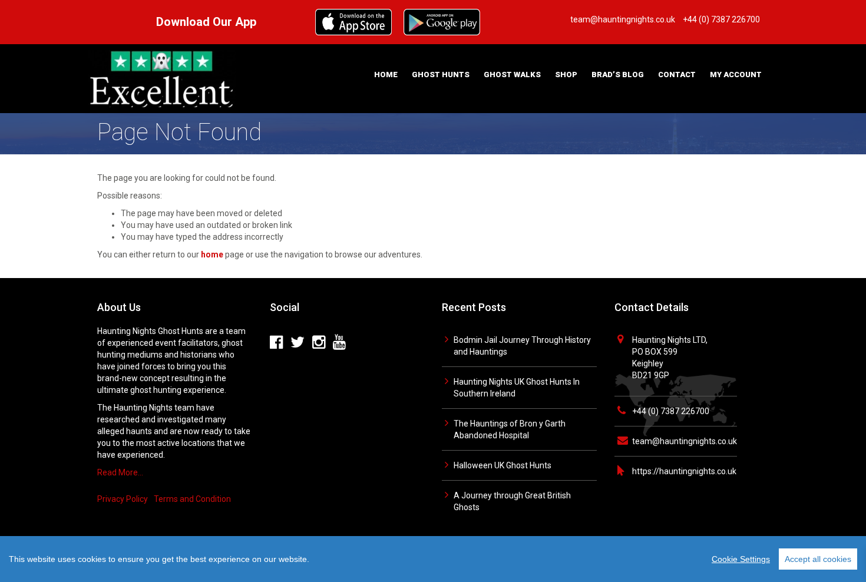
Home (386, 74)
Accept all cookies (818, 559)
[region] (433, 559)
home (212, 254)
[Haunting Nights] (162, 77)
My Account (736, 74)
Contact (677, 74)
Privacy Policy (122, 499)
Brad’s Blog (617, 74)
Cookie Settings (741, 559)
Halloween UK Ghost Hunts (502, 465)
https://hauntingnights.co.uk (684, 471)
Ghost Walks (512, 74)
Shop (566, 74)
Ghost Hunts (441, 74)
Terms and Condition (192, 499)
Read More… (120, 472)
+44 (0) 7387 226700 (670, 411)
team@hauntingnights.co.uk (684, 441)
